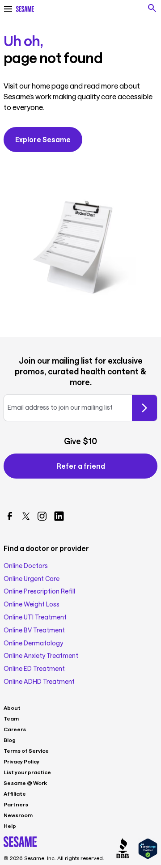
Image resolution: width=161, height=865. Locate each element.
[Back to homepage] (25, 9)
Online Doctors (26, 566)
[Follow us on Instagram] (42, 516)
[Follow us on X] (26, 516)
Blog (10, 740)
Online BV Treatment (34, 630)
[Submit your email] (144, 408)
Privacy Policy (21, 761)
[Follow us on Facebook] (10, 516)
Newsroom (18, 815)
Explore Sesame (43, 139)
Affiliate (15, 793)
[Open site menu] (8, 9)
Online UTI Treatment (35, 617)
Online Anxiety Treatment (41, 656)
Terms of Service (26, 750)
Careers (15, 729)
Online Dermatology (33, 643)
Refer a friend (80, 466)
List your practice (27, 772)
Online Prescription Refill (39, 591)
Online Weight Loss (31, 604)
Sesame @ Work (25, 783)
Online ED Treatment (34, 669)
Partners (16, 804)
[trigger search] (152, 8)
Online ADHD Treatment (39, 681)
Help (10, 826)
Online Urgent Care (31, 579)
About (12, 707)
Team (11, 718)
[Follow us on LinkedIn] (59, 516)
